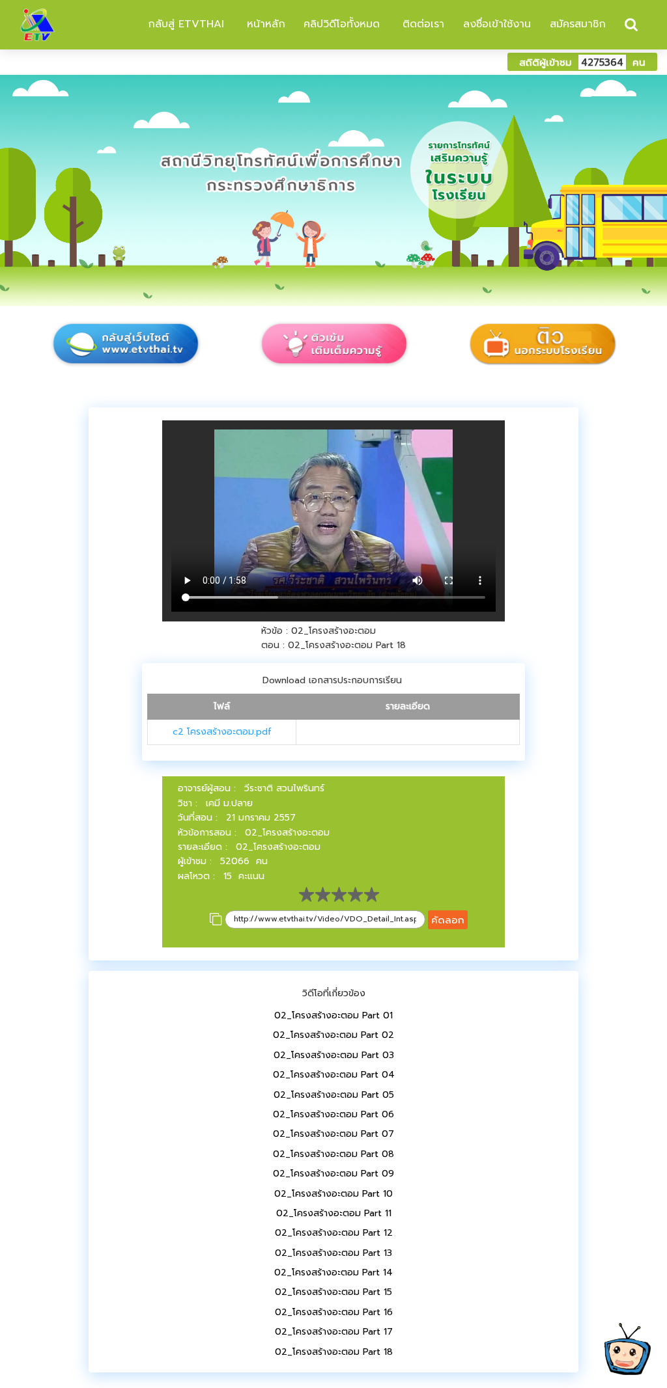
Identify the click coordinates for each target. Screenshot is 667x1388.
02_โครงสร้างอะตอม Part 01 (333, 1015)
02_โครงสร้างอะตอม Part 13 (333, 1253)
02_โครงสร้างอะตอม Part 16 (334, 1312)
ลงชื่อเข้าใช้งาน (497, 24)
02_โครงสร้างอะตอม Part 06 (333, 1114)
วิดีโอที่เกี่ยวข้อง (333, 993)
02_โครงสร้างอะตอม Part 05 (334, 1095)
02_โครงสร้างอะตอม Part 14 (333, 1272)
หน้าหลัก (264, 24)
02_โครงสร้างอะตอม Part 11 (333, 1213)
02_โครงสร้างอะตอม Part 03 (334, 1055)
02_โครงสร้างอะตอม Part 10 (333, 1194)
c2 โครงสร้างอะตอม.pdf (222, 732)
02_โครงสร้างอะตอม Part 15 (333, 1292)
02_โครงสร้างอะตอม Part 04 (334, 1075)
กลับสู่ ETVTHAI (184, 24)
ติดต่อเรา (421, 24)
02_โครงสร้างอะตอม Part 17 (334, 1332)
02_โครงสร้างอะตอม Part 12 (334, 1233)
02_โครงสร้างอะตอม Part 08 (333, 1154)
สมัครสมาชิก (578, 24)
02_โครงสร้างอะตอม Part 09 (333, 1173)
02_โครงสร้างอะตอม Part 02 (333, 1035)
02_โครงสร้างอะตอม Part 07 (333, 1134)
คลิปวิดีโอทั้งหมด (342, 24)
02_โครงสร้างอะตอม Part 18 (334, 1352)
